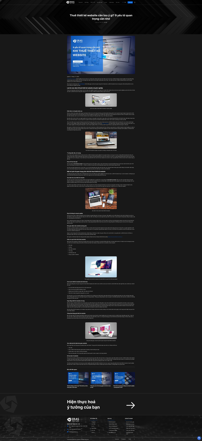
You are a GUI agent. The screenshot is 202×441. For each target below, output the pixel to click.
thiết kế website (105, 123)
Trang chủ (97, 22)
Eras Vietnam (77, 439)
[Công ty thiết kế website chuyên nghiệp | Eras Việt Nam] (70, 2)
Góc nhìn (101, 22)
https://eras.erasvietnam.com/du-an (115, 236)
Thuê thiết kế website (71, 78)
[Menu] (135, 2)
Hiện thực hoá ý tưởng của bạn (83, 404)
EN (125, 2)
